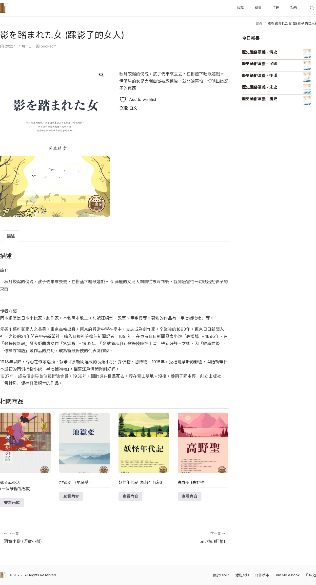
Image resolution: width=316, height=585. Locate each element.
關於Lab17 (221, 575)
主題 (276, 7)
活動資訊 (242, 575)
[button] (101, 74)
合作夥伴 (262, 575)
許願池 (311, 575)
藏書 (258, 7)
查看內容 (12, 502)
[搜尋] (312, 8)
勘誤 (293, 7)
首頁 (259, 23)
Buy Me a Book (287, 575)
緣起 (240, 7)
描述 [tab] (11, 236)
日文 (133, 108)
